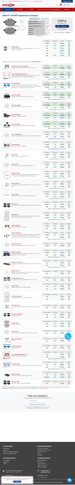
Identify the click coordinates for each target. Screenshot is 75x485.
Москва (5, 1)
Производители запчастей (44, 450)
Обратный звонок (37, 1)
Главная (4, 12)
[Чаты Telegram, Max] (69, 480)
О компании (6, 448)
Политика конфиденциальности (11, 451)
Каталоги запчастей (43, 448)
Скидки (5, 463)
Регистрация (69, 6)
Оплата (31, 9)
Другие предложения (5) (57, 219)
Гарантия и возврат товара (10, 453)
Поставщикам (55, 9)
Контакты (67, 9)
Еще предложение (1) (57, 109)
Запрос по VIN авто (42, 465)
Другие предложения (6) (57, 79)
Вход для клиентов (42, 460)
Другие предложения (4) (57, 99)
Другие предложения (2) (57, 148)
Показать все (39, 36)
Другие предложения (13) (57, 178)
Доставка (20, 9)
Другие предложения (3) (56, 138)
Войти (67, 4)
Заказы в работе (42, 463)
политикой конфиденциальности (41, 408)
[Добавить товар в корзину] (68, 43)
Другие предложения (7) (57, 89)
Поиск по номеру (42, 451)
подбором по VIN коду (22, 388)
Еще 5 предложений (62, 32)
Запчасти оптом (43, 9)
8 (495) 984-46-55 (14, 1)
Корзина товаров (42, 467)
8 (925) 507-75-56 (45, 472)
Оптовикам (6, 462)
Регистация (40, 462)
